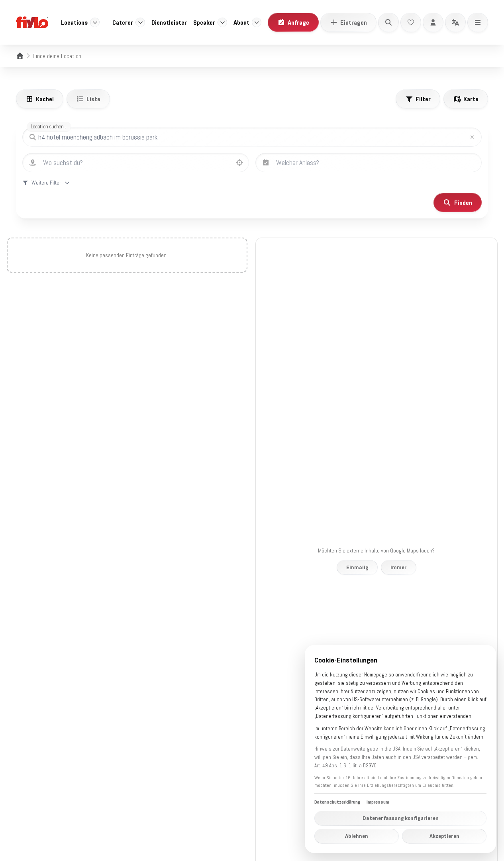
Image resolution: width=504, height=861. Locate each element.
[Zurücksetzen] (472, 137)
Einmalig (357, 567)
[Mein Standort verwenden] (239, 162)
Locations (74, 22)
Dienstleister (169, 22)
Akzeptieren (444, 836)
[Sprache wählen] (455, 22)
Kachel (45, 99)
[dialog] (400, 749)
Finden (463, 202)
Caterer (122, 22)
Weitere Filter (46, 182)
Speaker (204, 22)
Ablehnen (356, 836)
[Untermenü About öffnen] (256, 22)
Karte (471, 99)
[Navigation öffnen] (477, 22)
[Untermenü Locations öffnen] (95, 22)
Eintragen (353, 22)
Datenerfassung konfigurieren (401, 818)
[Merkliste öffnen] (410, 22)
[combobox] (143, 162)
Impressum (378, 802)
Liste (93, 99)
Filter (423, 99)
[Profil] (433, 22)
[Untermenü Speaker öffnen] (222, 22)
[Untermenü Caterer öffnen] (140, 22)
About (241, 22)
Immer (398, 567)
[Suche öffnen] (388, 22)
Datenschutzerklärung (337, 802)
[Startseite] (20, 56)
